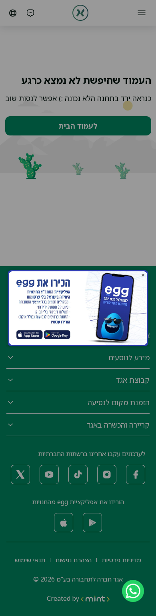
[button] (143, 274)
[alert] (128, 591)
